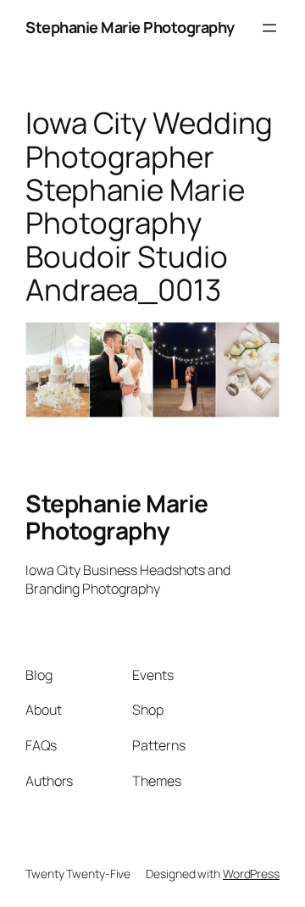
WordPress (251, 874)
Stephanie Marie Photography (130, 27)
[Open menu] (269, 28)
